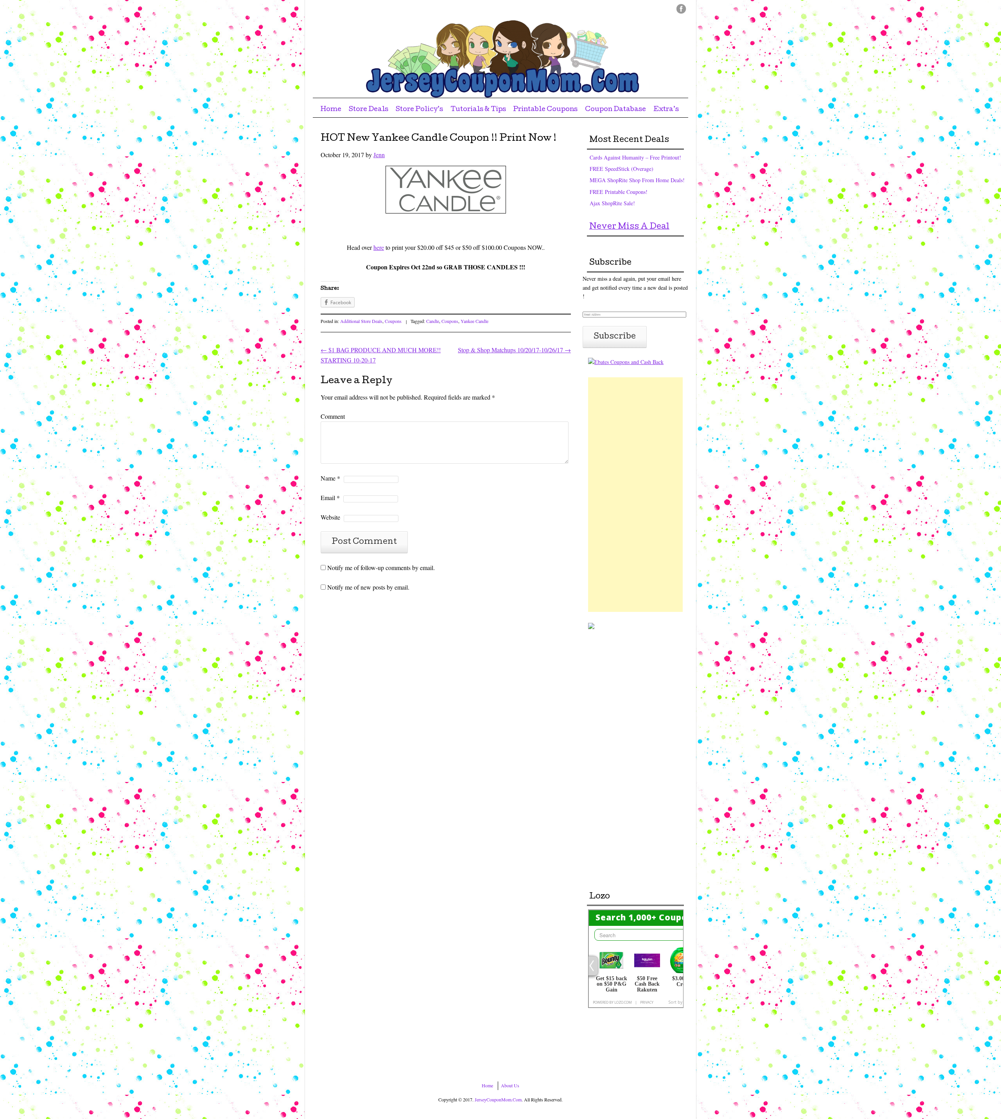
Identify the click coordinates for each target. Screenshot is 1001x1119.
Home (330, 109)
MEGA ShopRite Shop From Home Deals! (637, 180)
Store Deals (368, 109)
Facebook (681, 9)
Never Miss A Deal (629, 227)
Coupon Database (615, 109)
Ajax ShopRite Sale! (612, 203)
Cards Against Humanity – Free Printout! (635, 157)
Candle (432, 321)
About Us (510, 1085)
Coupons (393, 321)
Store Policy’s (419, 109)
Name (330, 478)
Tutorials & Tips (478, 109)
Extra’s (666, 109)
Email (330, 497)
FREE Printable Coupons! (619, 191)
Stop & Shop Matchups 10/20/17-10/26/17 (514, 350)
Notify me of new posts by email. (368, 587)
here (378, 247)
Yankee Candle (474, 321)
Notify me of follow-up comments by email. (381, 567)
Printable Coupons (545, 109)
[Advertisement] (635, 494)
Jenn (379, 155)
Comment (333, 416)
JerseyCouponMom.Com (498, 1099)
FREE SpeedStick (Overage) (621, 168)
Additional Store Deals (361, 321)
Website (330, 517)
